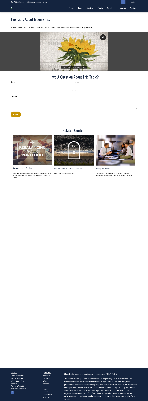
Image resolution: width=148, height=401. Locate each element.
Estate (45, 381)
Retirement (46, 375)
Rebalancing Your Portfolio (22, 168)
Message (14, 96)
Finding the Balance (103, 168)
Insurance (46, 384)
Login (132, 2)
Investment (46, 378)
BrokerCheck (116, 374)
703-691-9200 (19, 2)
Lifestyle (45, 392)
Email (77, 82)
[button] (71, 8)
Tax (44, 386)
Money (45, 389)
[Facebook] (123, 2)
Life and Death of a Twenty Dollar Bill (68, 168)
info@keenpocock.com (38, 2)
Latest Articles (47, 394)
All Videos (46, 397)
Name (13, 82)
